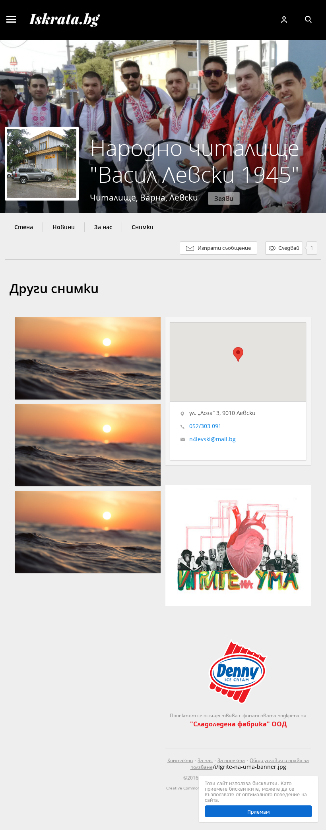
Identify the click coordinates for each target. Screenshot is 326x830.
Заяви (223, 198)
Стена (23, 227)
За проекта (231, 760)
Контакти (180, 760)
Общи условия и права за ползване (249, 763)
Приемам (258, 811)
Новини (63, 227)
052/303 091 (205, 426)
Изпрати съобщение (224, 247)
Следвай (288, 247)
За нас (103, 227)
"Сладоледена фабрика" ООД (238, 723)
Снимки (142, 227)
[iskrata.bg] (76, 20)
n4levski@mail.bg (212, 439)
